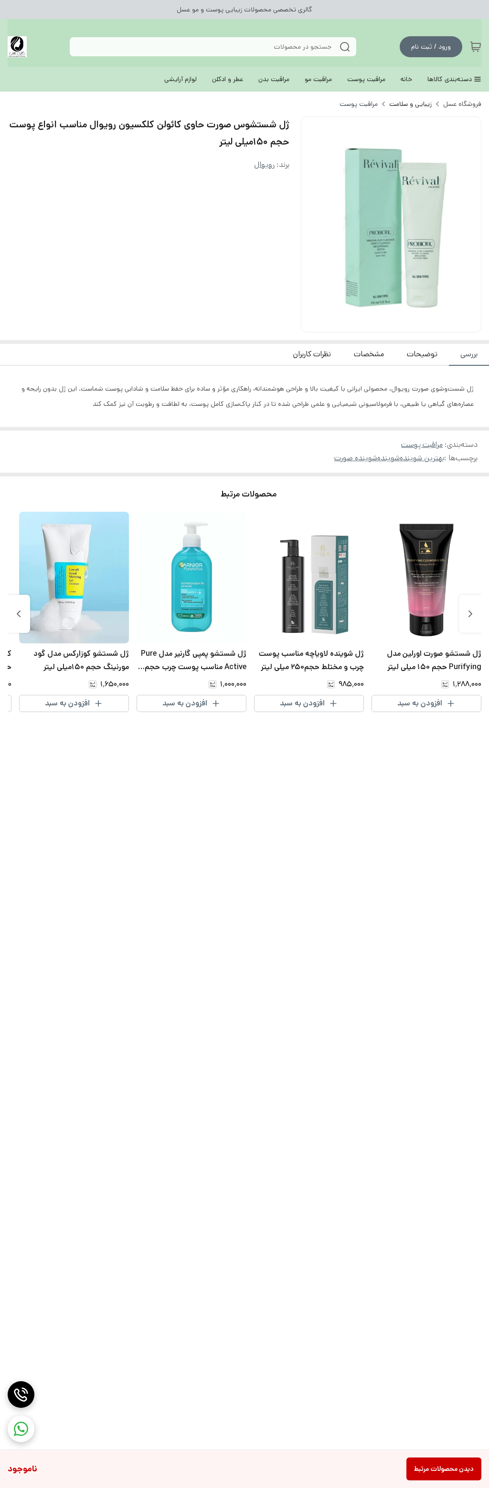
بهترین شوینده (422, 458)
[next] (18, 614)
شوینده (388, 458)
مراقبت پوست (359, 104)
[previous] (470, 614)
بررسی (469, 354)
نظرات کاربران (312, 354)
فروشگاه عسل (462, 104)
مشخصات (369, 354)
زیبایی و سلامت (410, 104)
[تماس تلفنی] (21, 1394)
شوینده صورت (355, 458)
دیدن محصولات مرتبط (444, 1469)
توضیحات (422, 354)
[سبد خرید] (475, 46)
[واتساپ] (21, 1429)
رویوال (264, 164)
